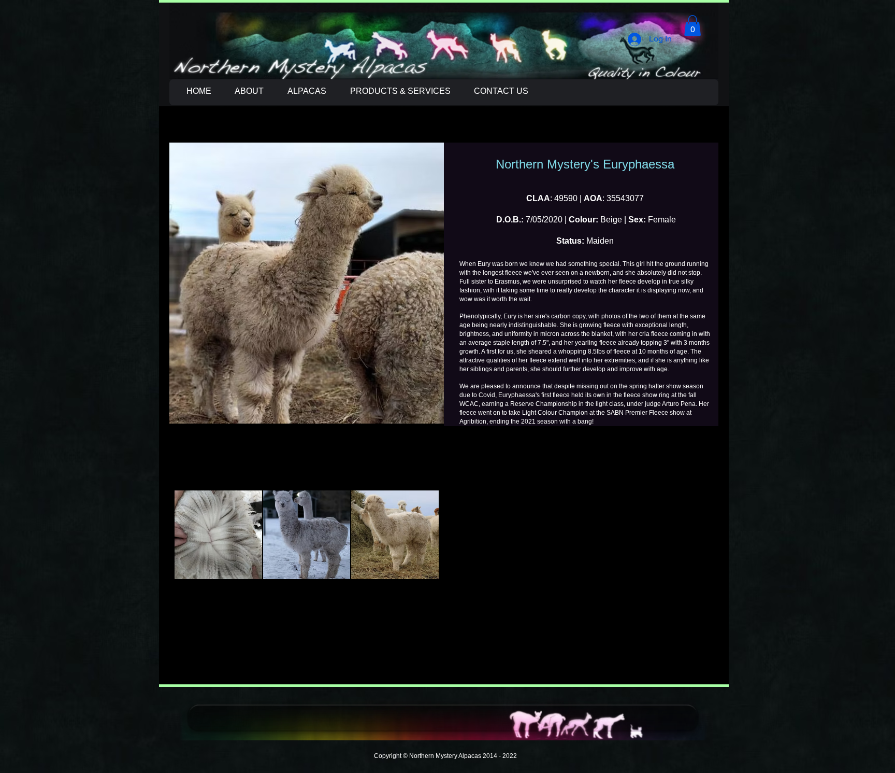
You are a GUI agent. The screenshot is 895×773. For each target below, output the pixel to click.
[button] (692, 25)
